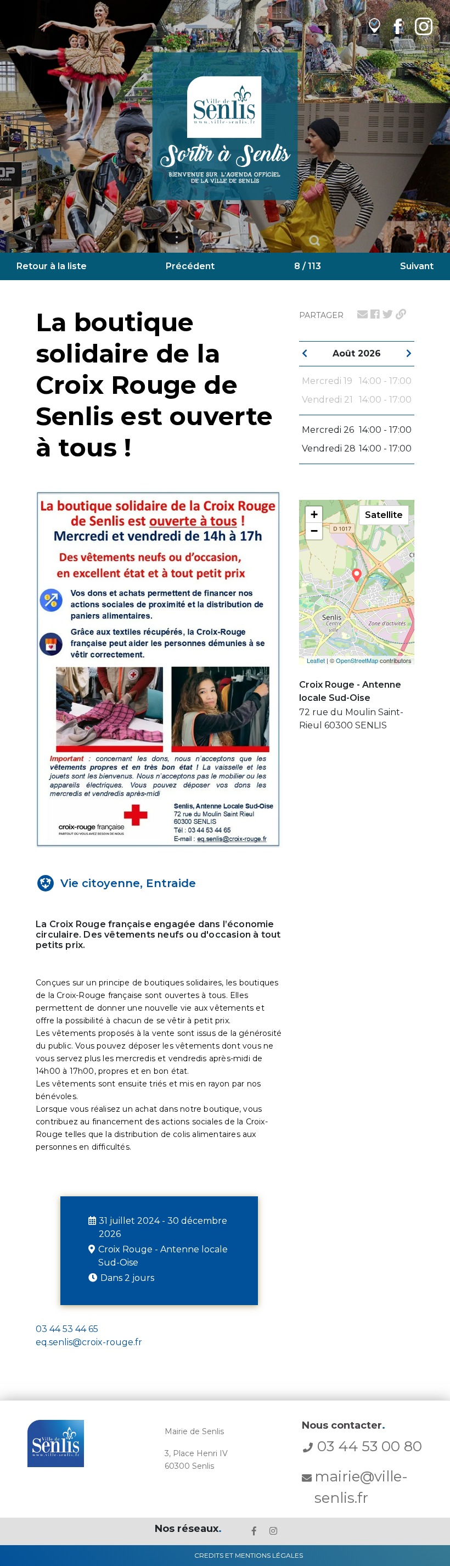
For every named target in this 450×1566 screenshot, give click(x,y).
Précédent (190, 266)
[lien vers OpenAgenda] (374, 26)
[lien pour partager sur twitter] (388, 314)
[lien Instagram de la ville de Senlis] (423, 26)
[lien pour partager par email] (362, 314)
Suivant (417, 266)
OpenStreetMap (357, 660)
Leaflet (316, 660)
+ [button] (314, 514)
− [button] (314, 531)
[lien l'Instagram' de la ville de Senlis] (273, 1531)
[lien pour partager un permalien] (401, 314)
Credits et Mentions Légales (248, 1555)
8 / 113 (307, 266)
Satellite (384, 515)
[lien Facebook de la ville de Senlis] (397, 26)
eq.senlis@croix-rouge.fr (89, 1342)
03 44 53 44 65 (67, 1329)
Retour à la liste (51, 266)
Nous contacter (343, 1425)
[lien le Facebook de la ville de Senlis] (254, 1531)
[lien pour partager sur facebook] (375, 314)
